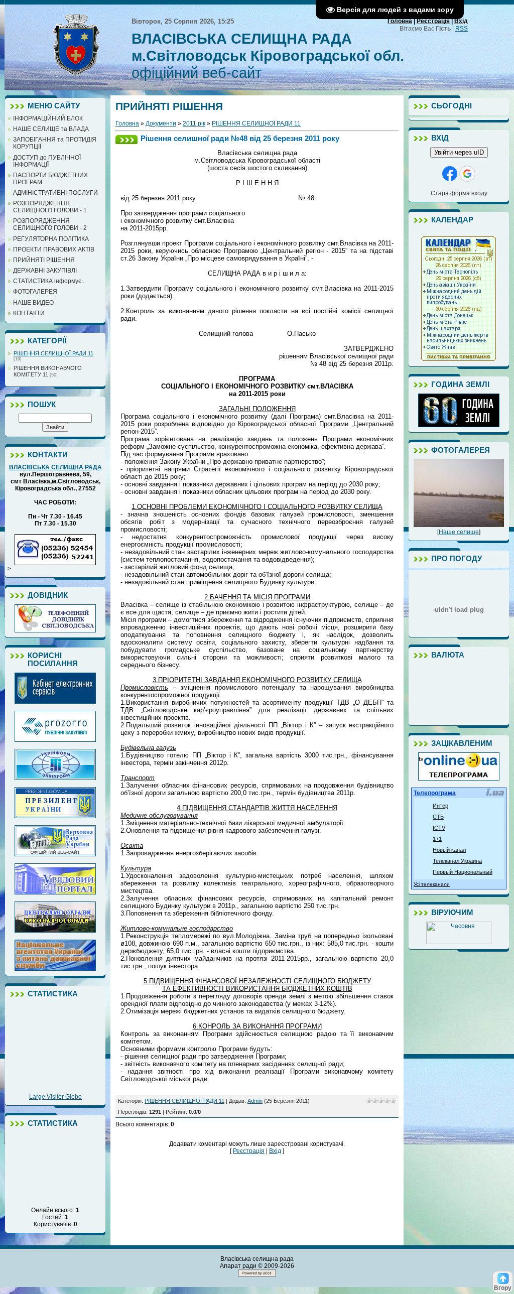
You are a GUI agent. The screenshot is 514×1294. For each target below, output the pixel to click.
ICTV (439, 828)
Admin (255, 1101)
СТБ (438, 817)
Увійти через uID (459, 152)
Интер (440, 806)
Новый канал (449, 850)
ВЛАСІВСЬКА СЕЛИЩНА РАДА (55, 467)
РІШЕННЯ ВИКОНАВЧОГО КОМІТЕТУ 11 (48, 371)
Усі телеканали (432, 884)
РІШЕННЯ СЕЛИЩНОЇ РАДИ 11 (53, 353)
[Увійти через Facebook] (449, 173)
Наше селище (459, 532)
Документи (161, 123)
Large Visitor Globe (55, 1096)
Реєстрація (433, 21)
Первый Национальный (462, 872)
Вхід (461, 21)
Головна (400, 21)
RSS (461, 28)
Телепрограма (435, 793)
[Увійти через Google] (467, 174)
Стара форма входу (459, 193)
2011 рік (194, 123)
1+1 (437, 839)
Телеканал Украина (457, 861)
